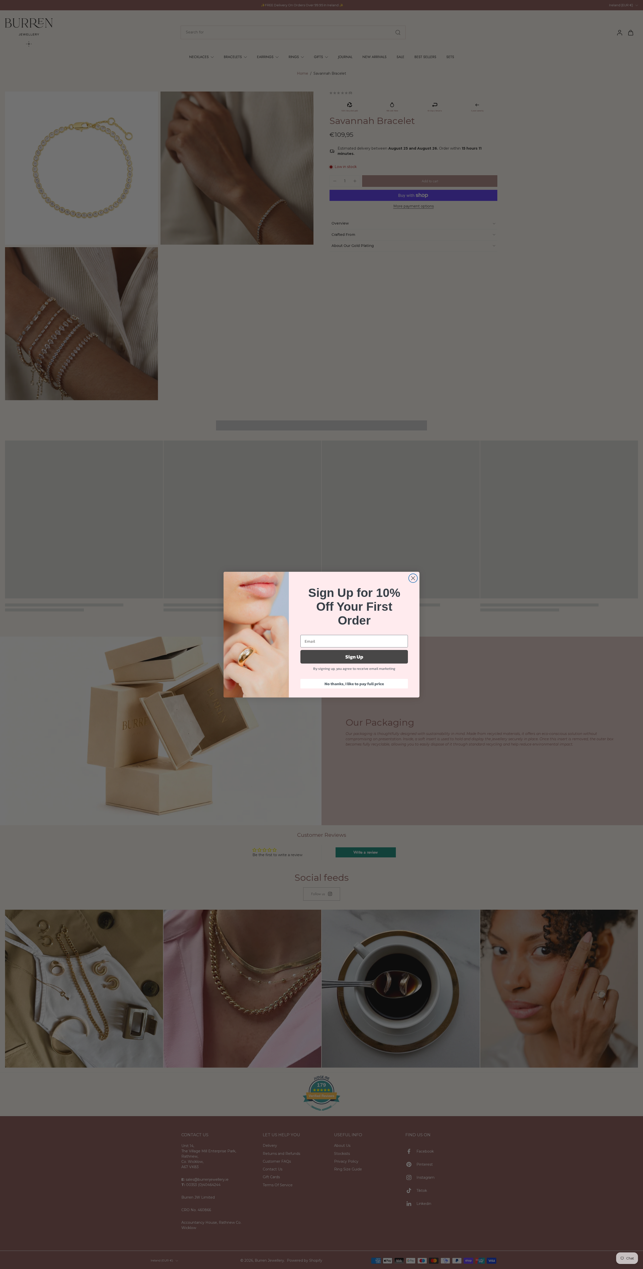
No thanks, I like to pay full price (354, 684)
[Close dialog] (413, 578)
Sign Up (354, 657)
